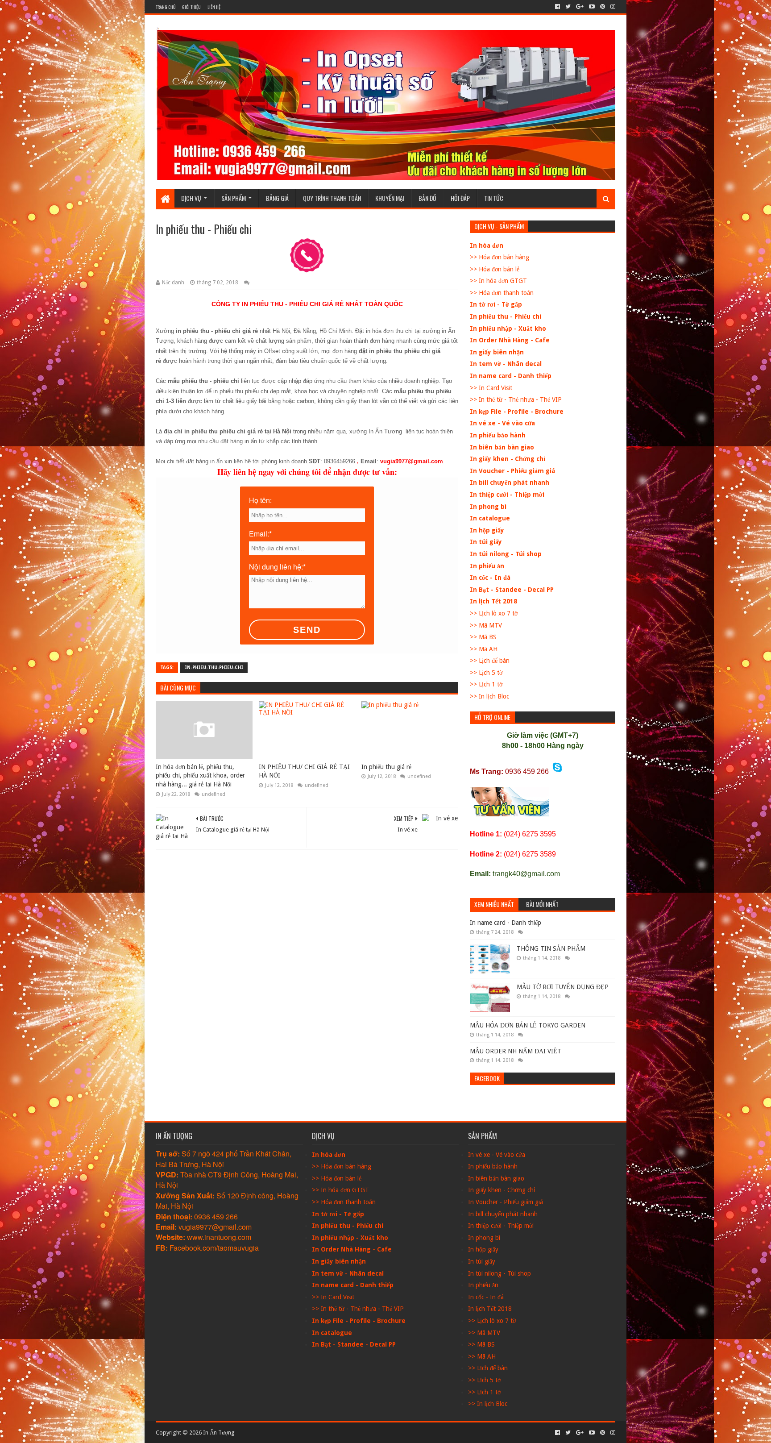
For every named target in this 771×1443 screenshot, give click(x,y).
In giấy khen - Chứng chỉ (507, 458)
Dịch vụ (191, 198)
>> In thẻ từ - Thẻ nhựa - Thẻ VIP (516, 399)
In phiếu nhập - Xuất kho (508, 328)
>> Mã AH (483, 649)
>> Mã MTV (486, 625)
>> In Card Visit (491, 387)
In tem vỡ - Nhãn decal (506, 363)
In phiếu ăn (487, 566)
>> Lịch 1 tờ (486, 684)
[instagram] (612, 6)
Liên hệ (213, 7)
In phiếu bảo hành (498, 435)
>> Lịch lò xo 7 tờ (494, 613)
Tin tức (493, 198)
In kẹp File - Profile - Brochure (517, 411)
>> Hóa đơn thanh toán (502, 292)
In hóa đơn (486, 245)
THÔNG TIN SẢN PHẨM (551, 948)
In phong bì (488, 506)
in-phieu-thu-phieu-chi (214, 667)
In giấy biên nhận (497, 352)
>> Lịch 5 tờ (486, 672)
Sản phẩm (233, 198)
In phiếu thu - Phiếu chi (505, 316)
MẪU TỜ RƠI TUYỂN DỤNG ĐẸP (563, 986)
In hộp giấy (487, 530)
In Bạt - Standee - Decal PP (512, 589)
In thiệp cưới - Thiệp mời (507, 494)
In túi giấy (486, 541)
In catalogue (490, 518)
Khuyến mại (389, 198)
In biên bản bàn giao (502, 447)
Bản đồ (427, 198)
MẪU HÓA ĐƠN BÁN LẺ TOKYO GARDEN (527, 1025)
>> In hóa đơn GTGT (498, 280)
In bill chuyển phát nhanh (509, 482)
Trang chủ (165, 7)
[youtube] (592, 6)
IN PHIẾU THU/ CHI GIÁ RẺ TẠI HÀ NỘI (304, 771)
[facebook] (557, 6)
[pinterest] (602, 6)
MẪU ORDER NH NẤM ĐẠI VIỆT (515, 1051)
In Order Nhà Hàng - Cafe (510, 340)
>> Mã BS (483, 636)
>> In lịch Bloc (489, 696)
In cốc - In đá (490, 577)
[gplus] (579, 6)
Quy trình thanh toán (332, 198)
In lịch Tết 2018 (493, 601)
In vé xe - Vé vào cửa (502, 423)
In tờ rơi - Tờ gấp (496, 304)
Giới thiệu (191, 7)
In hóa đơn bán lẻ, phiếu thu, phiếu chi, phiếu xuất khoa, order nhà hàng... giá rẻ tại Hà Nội (200, 775)
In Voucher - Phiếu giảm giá (512, 470)
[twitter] (568, 6)
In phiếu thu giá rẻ (386, 766)
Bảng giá (277, 198)
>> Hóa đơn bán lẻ (494, 269)
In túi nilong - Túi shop (506, 553)
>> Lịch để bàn (490, 660)
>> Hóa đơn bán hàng (499, 257)
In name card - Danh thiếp (510, 375)
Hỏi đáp (460, 198)
